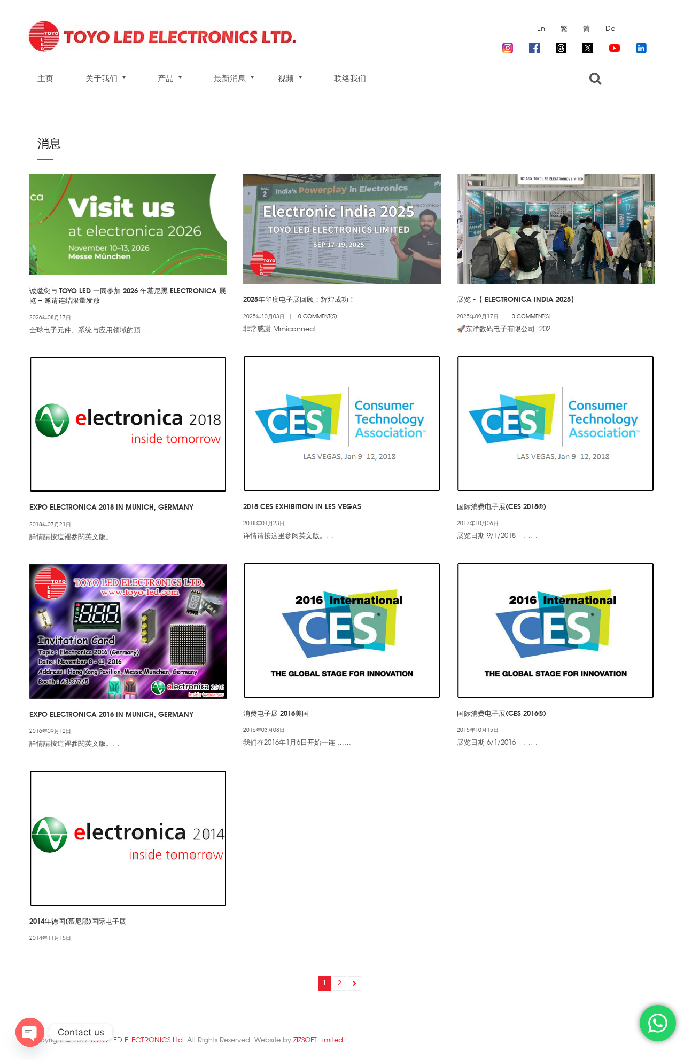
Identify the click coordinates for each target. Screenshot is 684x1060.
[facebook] (534, 46)
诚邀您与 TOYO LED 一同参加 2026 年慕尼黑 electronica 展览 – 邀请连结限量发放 (127, 295)
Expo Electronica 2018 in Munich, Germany (111, 506)
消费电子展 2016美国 (276, 712)
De (610, 28)
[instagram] (507, 46)
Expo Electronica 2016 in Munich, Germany (111, 713)
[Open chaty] (29, 1032)
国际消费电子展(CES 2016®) (501, 712)
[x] (587, 46)
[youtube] (614, 46)
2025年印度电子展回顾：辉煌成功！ (299, 298)
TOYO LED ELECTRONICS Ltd (136, 1039)
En (541, 28)
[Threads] (561, 46)
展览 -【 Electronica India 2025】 (517, 298)
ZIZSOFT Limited (318, 1039)
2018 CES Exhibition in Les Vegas (302, 506)
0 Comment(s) (317, 316)
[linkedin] (641, 46)
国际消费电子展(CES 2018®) (501, 506)
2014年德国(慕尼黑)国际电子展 (77, 920)
